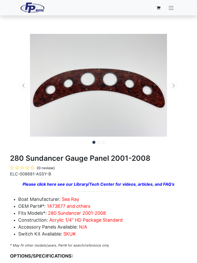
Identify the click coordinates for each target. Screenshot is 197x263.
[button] (23, 85)
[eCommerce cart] (158, 8)
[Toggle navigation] (171, 7)
